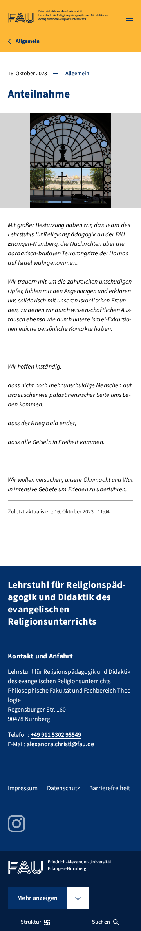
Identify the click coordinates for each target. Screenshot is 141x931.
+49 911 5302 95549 (56, 734)
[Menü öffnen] (129, 19)
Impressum (23, 788)
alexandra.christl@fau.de (60, 744)
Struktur (31, 922)
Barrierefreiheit (109, 788)
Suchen (101, 922)
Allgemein (77, 73)
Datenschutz (63, 788)
